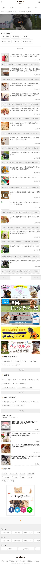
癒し (20, 7)
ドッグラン (6, 477)
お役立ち (12, 7)
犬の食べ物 (17, 532)
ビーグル (17, 361)
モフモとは (36, 561)
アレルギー (7, 41)
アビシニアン (20, 406)
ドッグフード (29, 41)
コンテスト (37, 7)
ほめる (23, 473)
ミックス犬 (14, 473)
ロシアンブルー (25, 402)
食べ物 (17, 36)
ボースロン (33, 361)
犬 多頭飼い (9, 549)
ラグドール (36, 402)
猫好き (23, 477)
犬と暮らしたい (28, 532)
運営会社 (30, 561)
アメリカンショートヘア (10, 402)
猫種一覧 (21, 410)
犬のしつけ (6, 532)
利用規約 (11, 561)
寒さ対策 (31, 473)
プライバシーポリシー (20, 561)
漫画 (29, 7)
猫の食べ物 (17, 540)
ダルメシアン (7, 361)
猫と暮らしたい (28, 540)
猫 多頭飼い (26, 549)
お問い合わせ (4, 561)
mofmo (20, 2)
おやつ (7, 36)
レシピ (15, 477)
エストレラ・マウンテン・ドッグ (29, 379)
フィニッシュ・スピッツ (25, 387)
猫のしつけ (6, 540)
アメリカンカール (8, 406)
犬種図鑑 (21, 392)
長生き (5, 473)
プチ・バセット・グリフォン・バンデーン (14, 383)
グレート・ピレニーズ (9, 387)
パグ (25, 361)
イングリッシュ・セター (10, 379)
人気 (4, 7)
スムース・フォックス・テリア (12, 365)
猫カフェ (6, 481)
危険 (17, 41)
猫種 (30, 477)
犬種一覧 (21, 370)
